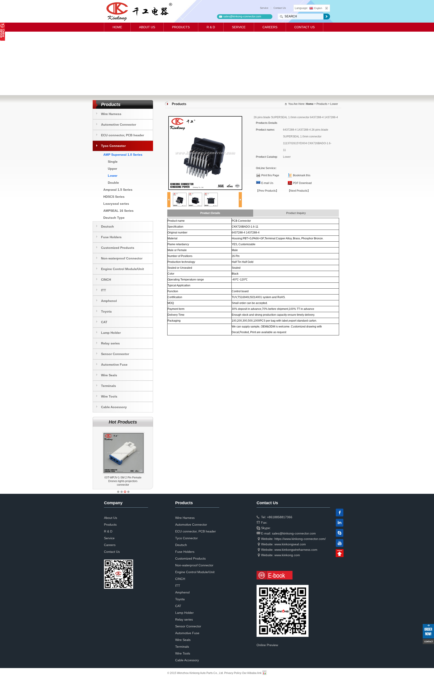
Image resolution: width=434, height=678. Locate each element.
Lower (112, 175)
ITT (103, 290)
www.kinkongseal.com (290, 544)
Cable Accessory (114, 407)
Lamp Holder (111, 332)
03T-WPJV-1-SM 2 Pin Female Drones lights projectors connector (123, 481)
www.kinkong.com (287, 555)
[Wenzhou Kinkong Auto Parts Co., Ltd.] (139, 11)
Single (113, 161)
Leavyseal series (116, 203)
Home (117, 27)
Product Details (210, 213)
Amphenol (109, 301)
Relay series (110, 343)
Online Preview (267, 645)
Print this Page (270, 175)
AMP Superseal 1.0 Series (122, 154)
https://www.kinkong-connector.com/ (300, 539)
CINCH (106, 279)
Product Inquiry (296, 213)
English (318, 8)
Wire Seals (109, 375)
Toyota (106, 311)
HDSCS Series (114, 196)
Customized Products (117, 248)
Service (264, 8)
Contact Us (280, 8)
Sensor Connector (115, 354)
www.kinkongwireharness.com (295, 549)
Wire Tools (109, 396)
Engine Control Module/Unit (122, 269)
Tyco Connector (113, 146)
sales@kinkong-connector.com (242, 16)
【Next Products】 (299, 190)
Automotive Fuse (114, 364)
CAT (104, 322)
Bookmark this (301, 175)
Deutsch (107, 226)
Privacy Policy (232, 673)
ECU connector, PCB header (122, 135)
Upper (112, 168)
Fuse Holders (111, 237)
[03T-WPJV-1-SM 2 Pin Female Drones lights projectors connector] (123, 432)
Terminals (108, 386)
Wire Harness (111, 114)
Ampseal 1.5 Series (117, 189)
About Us (147, 27)
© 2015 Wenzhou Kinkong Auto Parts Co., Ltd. (195, 673)
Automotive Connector (118, 124)
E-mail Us (267, 183)
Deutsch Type (114, 217)
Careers (269, 27)
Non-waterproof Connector (121, 258)
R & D (211, 27)
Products (181, 27)
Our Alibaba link (252, 673)
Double (113, 182)
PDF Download (302, 183)
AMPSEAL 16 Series (118, 210)
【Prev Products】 (267, 190)
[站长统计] (264, 673)
